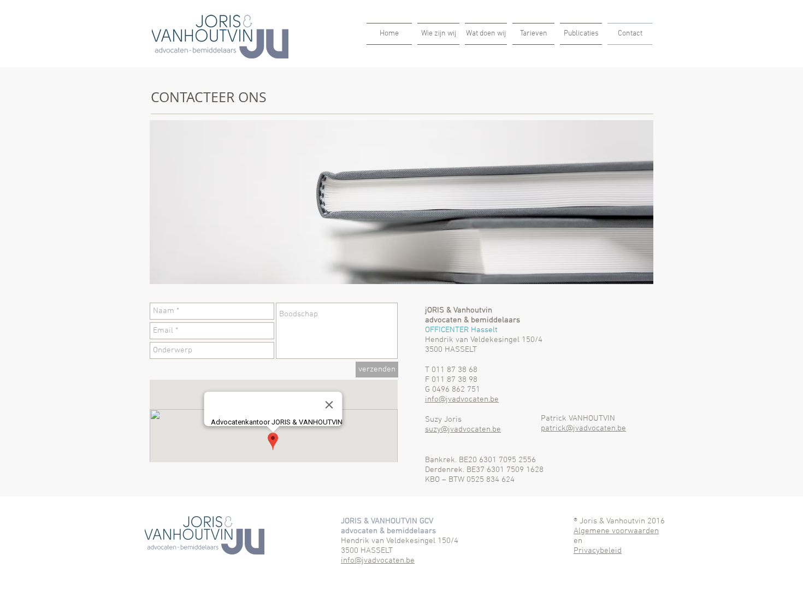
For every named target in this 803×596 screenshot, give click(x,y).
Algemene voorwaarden (616, 531)
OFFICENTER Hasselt (461, 330)
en (578, 541)
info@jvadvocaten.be (462, 399)
